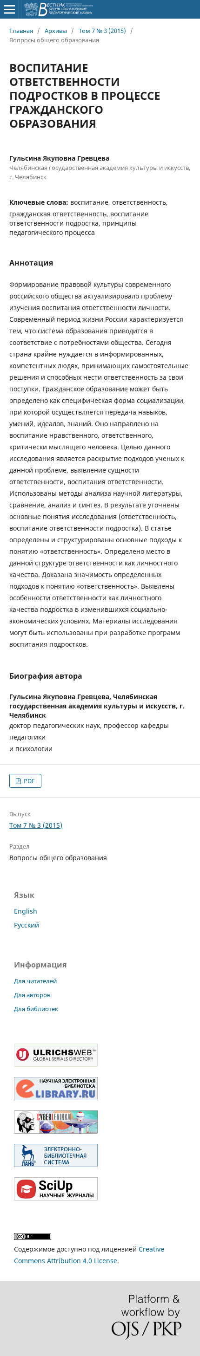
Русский (26, 925)
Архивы (56, 30)
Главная (21, 30)
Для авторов (32, 995)
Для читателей (35, 981)
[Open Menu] (9, 9)
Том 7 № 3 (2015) (102, 30)
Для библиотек (36, 1009)
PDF (28, 781)
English (25, 911)
